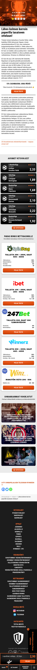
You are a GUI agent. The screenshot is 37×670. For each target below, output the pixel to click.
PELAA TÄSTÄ (18, 91)
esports (19, 536)
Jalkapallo (18, 529)
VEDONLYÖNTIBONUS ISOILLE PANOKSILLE (18, 570)
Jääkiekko (18, 527)
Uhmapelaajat (5, 497)
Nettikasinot (14, 667)
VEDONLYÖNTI (18, 555)
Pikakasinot (18, 601)
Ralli (18, 546)
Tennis (18, 534)
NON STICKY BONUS (18, 591)
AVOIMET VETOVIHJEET (18, 158)
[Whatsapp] (10, 489)
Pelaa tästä (18, 270)
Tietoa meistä (19, 624)
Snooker (18, 544)
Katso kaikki (20, 228)
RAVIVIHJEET (18, 518)
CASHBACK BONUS (18, 594)
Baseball (18, 539)
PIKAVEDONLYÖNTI (18, 572)
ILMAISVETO (18, 567)
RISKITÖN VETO (18, 565)
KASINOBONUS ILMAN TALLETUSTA (18, 596)
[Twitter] (7, 489)
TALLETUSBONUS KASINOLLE (18, 586)
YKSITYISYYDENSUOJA (18, 627)
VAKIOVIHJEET (18, 515)
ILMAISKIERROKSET (18, 589)
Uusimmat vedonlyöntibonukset (18, 560)
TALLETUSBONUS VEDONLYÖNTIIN (18, 563)
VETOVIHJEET (18, 510)
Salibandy (18, 541)
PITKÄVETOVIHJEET (18, 513)
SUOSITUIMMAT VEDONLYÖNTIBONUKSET (18, 558)
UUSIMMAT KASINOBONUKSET (18, 584)
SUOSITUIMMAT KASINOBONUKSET (18, 581)
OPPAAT (18, 524)
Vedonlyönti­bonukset (25, 667)
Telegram (20, 614)
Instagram (20, 611)
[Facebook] (3, 489)
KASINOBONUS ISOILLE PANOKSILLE (18, 598)
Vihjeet (4, 667)
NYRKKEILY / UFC (18, 549)
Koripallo (18, 532)
